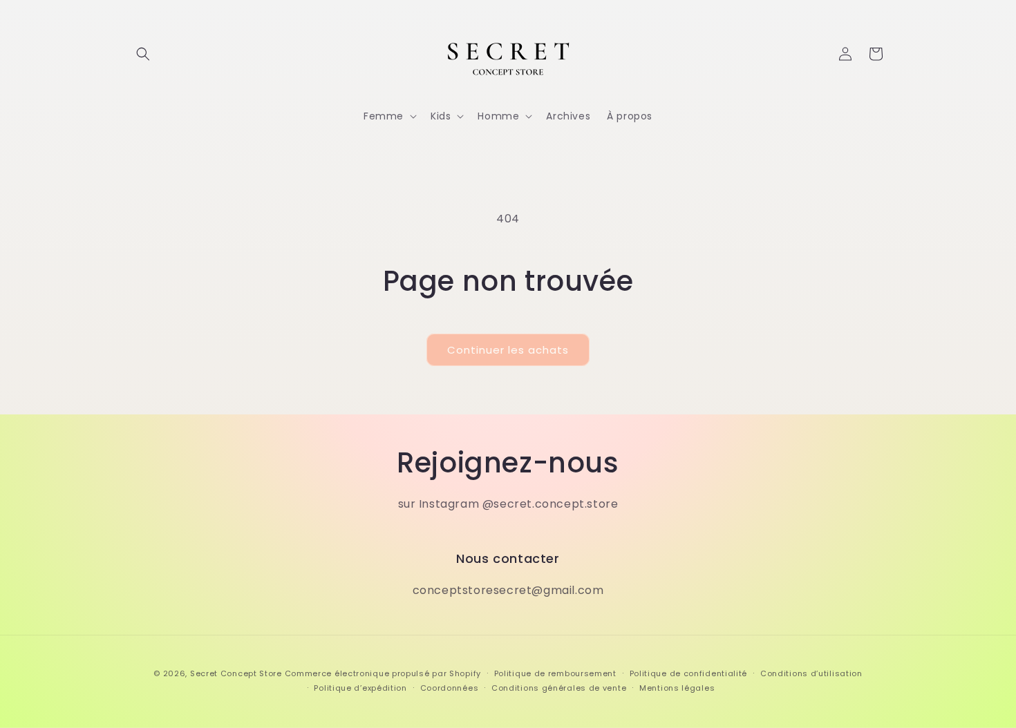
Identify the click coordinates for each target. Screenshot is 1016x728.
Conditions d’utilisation (811, 673)
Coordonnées (449, 687)
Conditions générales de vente (558, 687)
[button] (143, 54)
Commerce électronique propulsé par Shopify (383, 673)
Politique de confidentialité (689, 673)
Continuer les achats (508, 350)
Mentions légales (677, 687)
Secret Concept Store (236, 673)
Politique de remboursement (555, 673)
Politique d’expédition (360, 687)
